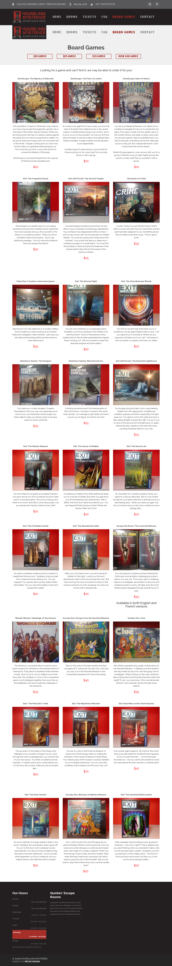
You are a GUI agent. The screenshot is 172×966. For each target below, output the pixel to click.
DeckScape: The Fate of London (86, 79)
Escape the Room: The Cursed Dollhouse (136, 526)
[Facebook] (157, 4)
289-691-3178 (80, 4)
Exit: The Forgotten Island (35, 178)
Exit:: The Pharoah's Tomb (35, 703)
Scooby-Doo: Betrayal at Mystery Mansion (86, 795)
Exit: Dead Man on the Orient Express (136, 703)
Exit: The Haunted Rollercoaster (136, 795)
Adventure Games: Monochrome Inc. (86, 361)
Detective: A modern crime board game (36, 281)
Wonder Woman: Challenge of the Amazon (35, 618)
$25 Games (69, 56)
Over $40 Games (128, 56)
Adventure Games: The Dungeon (35, 361)
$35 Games (98, 56)
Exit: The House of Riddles (86, 446)
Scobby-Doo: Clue (136, 618)
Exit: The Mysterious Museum (86, 703)
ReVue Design (26, 961)
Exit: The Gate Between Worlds (136, 281)
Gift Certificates (105, 4)
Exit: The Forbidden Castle (35, 526)
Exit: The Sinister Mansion (35, 446)
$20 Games (39, 56)
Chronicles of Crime (136, 178)
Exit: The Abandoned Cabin (86, 526)
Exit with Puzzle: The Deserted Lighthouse (136, 361)
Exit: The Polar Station (35, 795)
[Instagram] (150, 4)
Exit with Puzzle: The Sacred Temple (86, 178)
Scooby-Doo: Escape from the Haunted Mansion (86, 618)
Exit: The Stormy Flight (86, 281)
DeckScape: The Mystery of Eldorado (36, 79)
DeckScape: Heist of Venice (136, 79)
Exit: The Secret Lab (136, 446)
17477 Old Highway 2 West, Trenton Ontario (41, 4)
